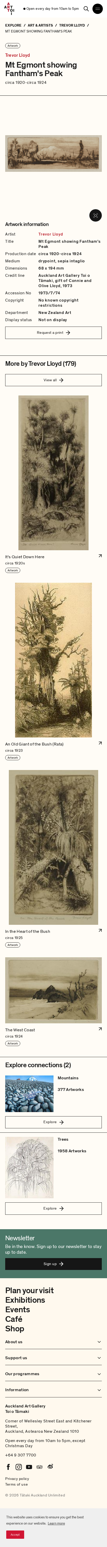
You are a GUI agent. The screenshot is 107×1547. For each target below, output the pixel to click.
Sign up (50, 1263)
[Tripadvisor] (39, 1467)
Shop (14, 1328)
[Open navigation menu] (97, 9)
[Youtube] (29, 1467)
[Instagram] (19, 1467)
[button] (53, 484)
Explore (50, 1121)
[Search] (86, 9)
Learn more (56, 1523)
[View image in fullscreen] (95, 215)
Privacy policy (17, 1478)
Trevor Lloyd (17, 55)
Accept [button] (15, 1535)
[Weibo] (50, 1467)
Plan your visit (29, 1290)
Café (13, 1319)
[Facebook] (8, 1467)
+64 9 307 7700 (20, 1455)
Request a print (50, 332)
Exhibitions (25, 1300)
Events (17, 1309)
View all (50, 380)
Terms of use (16, 1484)
